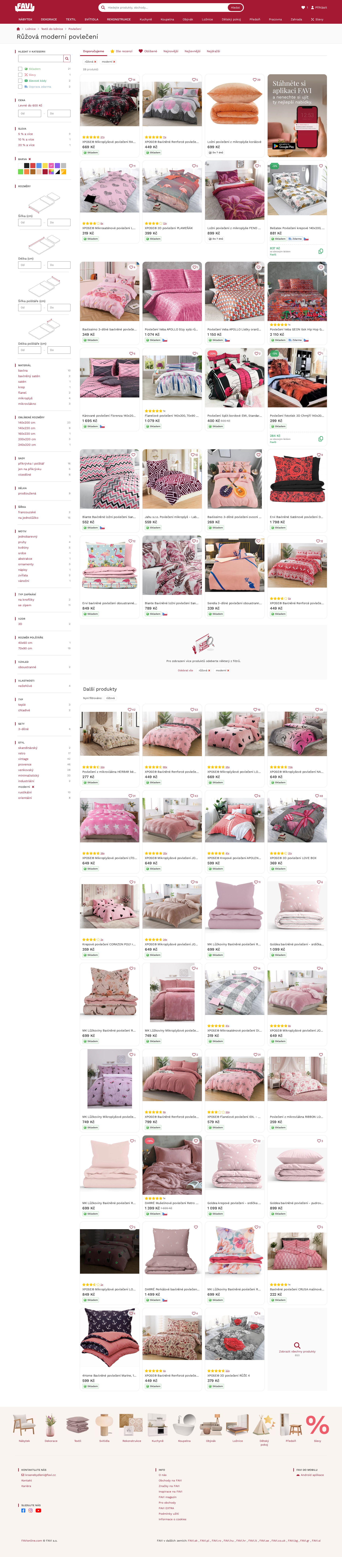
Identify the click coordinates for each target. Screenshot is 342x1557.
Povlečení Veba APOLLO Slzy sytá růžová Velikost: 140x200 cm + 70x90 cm (197, 329)
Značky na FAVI (169, 1486)
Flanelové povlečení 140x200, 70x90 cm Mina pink (180, 415)
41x (227, 853)
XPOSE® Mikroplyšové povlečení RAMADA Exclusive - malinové (127, 142)
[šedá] (63, 165)
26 (321, 709)
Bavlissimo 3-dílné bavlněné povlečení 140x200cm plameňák (125, 329)
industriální (26, 781)
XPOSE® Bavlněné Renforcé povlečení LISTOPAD (179, 1375)
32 (258, 1141)
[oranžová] (26, 171)
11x (164, 137)
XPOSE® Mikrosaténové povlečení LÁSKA (111, 228)
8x (289, 1025)
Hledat (235, 7)
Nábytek (24, 1440)
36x (102, 853)
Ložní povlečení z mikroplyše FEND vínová (237, 228)
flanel (22, 392)
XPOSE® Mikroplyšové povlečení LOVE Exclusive (241, 772)
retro (21, 753)
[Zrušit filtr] (33, 786)
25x (227, 767)
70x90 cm (25, 648)
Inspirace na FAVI (170, 1491)
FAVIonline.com (31, 1540)
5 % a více (25, 134)
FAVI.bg (293, 1540)
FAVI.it (253, 1540)
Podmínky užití (169, 1513)
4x (164, 1370)
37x (102, 137)
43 (196, 795)
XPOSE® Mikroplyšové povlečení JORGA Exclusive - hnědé (186, 944)
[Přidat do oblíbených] (321, 166)
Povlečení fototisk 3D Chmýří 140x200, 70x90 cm (304, 415)
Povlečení (74, 28)
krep (21, 387)
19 (196, 882)
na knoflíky (26, 599)
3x (102, 939)
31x (290, 853)
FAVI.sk (193, 1540)
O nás (162, 1474)
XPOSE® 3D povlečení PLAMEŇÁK (169, 228)
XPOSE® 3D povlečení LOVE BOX (293, 858)
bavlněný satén (29, 376)
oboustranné (27, 667)
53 (196, 709)
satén (22, 381)
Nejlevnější (192, 51)
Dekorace (51, 1440)
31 (134, 795)
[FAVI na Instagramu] (30, 1510)
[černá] (26, 165)
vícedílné (24, 474)
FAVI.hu (229, 1540)
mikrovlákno (27, 404)
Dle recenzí (124, 51)
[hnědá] (32, 171)
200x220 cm (27, 439)
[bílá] (20, 165)
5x (289, 598)
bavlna (23, 370)
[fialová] (57, 165)
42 (133, 709)
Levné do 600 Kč (30, 105)
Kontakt (26, 1480)
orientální (25, 798)
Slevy (317, 1440)
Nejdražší (213, 51)
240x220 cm (27, 445)
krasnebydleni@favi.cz (40, 1474)
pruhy (22, 542)
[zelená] (20, 171)
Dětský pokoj (264, 1442)
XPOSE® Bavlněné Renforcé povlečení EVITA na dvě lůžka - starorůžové (195, 1117)
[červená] (32, 165)
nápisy (22, 570)
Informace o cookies (172, 1519)
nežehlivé (25, 686)
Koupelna (184, 1440)
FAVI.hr (241, 1540)
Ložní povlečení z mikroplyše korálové (234, 142)
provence (24, 764)
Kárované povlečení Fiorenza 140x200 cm (111, 415)
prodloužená (27, 493)
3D (20, 624)
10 (196, 454)
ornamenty (26, 564)
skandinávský (27, 748)
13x (164, 223)
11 (134, 166)
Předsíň (291, 1440)
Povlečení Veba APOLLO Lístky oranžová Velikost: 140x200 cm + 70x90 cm (259, 329)
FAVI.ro (217, 1540)
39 (258, 79)
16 (259, 709)
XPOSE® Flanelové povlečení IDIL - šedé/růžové (241, 1117)
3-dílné (23, 729)
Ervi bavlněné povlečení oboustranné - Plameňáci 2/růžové (123, 603)
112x (290, 767)
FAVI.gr (305, 1540)
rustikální (25, 792)
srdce (22, 553)
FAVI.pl (205, 1540)
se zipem (24, 605)
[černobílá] (57, 171)
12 (134, 541)
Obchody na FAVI (170, 1480)
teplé (22, 704)
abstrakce (25, 558)
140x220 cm (26, 428)
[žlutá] (45, 165)
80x (165, 767)
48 (321, 795)
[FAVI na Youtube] (38, 1510)
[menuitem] (25, 19)
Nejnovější (170, 51)
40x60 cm (25, 643)
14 (134, 79)
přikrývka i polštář (31, 463)
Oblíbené (150, 51)
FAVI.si (316, 1540)
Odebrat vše (185, 670)
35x (165, 853)
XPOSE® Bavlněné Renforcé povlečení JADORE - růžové (184, 142)
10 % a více (26, 139)
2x (102, 1284)
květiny (23, 547)
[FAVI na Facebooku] (23, 1510)
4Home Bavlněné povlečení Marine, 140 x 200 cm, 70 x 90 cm (125, 1375)
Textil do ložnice (52, 28)
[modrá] (39, 165)
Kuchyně (157, 1440)
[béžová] (39, 171)
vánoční (23, 581)
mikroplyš (25, 398)
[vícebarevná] (51, 171)
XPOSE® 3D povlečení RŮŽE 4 (228, 1375)
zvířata (23, 575)
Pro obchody (167, 1502)
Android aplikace (312, 1474)
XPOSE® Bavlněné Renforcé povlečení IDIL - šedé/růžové (185, 772)
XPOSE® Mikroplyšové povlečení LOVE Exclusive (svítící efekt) (126, 1289)
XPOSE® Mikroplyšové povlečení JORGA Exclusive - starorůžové (190, 858)
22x (102, 767)
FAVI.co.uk (279, 1540)
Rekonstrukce (132, 1440)
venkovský (25, 770)
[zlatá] (63, 171)
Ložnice (30, 28)
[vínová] (45, 171)
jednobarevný (27, 536)
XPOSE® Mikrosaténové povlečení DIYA (234, 1030)
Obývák (211, 1440)
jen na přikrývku (29, 469)
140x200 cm (26, 422)
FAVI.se (264, 1540)
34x (165, 939)
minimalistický (28, 775)
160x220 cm (26, 433)
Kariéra (26, 1486)
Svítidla (104, 1440)
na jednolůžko (28, 518)
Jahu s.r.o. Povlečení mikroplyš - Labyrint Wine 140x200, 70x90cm (191, 517)
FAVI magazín (168, 1497)
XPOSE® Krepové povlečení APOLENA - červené (241, 858)
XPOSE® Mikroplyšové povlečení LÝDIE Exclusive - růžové (123, 858)
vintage (23, 759)
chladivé (24, 710)
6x (102, 223)
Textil (77, 1440)
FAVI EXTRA (166, 1508)
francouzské (27, 512)
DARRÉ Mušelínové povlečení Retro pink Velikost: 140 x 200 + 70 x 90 (193, 1203)
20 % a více (26, 145)
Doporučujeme (93, 51)
